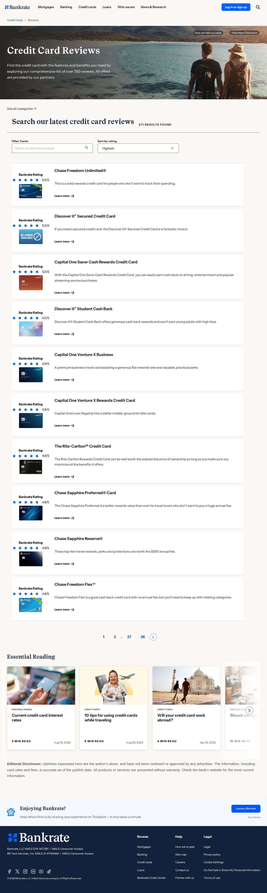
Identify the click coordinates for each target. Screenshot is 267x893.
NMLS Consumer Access (67, 849)
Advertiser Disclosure (244, 33)
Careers (180, 862)
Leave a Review (246, 808)
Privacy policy (212, 854)
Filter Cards (20, 141)
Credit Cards (15, 20)
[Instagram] (25, 871)
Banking (142, 854)
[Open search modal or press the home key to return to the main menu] (258, 7)
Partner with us (184, 878)
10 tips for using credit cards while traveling (111, 717)
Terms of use (212, 878)
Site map (180, 854)
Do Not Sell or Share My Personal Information (232, 870)
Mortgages (144, 847)
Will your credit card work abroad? (181, 717)
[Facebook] (9, 871)
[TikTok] (49, 871)
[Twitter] (17, 871)
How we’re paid (184, 847)
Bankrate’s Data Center (151, 878)
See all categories (20, 109)
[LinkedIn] (33, 871)
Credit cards (144, 862)
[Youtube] (41, 871)
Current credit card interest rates (37, 717)
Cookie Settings (214, 862)
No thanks (254, 817)
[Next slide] (249, 711)
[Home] (17, 7)
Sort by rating (107, 141)
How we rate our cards (208, 33)
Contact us (182, 870)
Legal (207, 847)
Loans (140, 870)
